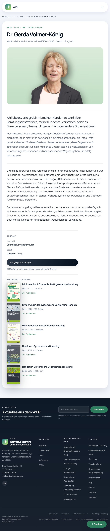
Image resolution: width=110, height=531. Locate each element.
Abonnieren (99, 409)
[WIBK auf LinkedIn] (4, 483)
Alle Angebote (70, 499)
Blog (90, 482)
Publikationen (94, 477)
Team (20, 17)
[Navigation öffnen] (102, 7)
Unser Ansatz (44, 450)
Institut (7, 17)
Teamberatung (95, 464)
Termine (92, 492)
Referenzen (44, 460)
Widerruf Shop (67, 519)
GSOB (41, 465)
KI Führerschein (70, 494)
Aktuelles (43, 445)
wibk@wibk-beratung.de (12, 476)
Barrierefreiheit (102, 519)
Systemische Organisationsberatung (72, 451)
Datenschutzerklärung (98, 416)
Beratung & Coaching (98, 445)
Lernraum (93, 497)
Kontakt (92, 487)
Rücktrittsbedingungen (84, 519)
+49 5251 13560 (9, 472)
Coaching (93, 459)
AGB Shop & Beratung (100, 514)
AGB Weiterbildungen (80, 514)
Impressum (65, 514)
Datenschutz (53, 514)
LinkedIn (11, 253)
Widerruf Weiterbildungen (48, 519)
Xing (20, 253)
